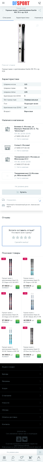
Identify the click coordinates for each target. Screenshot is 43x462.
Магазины (6, 381)
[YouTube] (19, 439)
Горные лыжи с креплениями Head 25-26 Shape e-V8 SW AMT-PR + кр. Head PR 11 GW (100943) (31, 282)
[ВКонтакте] (24, 439)
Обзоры (5, 410)
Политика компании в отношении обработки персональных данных (21, 444)
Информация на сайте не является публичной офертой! (21, 447)
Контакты (6, 424)
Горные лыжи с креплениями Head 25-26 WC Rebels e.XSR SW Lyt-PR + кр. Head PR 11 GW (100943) (10, 351)
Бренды (5, 374)
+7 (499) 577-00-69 (21, 148)
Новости (5, 403)
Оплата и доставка (9, 417)
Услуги (4, 388)
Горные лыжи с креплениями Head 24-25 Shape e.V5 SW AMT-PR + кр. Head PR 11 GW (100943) (10, 317)
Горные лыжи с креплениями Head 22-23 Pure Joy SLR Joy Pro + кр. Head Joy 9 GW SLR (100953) (31, 351)
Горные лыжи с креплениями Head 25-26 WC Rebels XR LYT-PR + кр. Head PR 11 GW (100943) (32, 317)
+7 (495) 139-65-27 (21, 136)
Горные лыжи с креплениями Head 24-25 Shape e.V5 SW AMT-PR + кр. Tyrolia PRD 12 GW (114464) (10, 282)
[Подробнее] (17, 287)
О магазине (6, 396)
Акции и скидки (8, 367)
